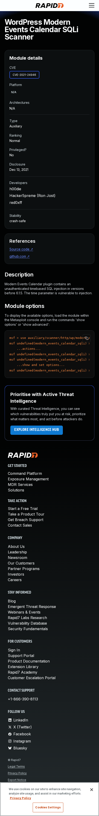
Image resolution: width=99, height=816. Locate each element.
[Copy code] (86, 338)
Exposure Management (28, 479)
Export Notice (17, 780)
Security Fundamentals (28, 628)
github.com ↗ (19, 256)
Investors (16, 574)
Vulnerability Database (27, 623)
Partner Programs (24, 568)
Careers (15, 579)
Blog (12, 601)
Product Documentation (29, 661)
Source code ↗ (21, 249)
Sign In (14, 650)
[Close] (92, 790)
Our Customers (21, 563)
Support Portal (21, 655)
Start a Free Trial (23, 508)
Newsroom (17, 557)
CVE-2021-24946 (24, 75)
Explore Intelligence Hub (36, 430)
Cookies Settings (48, 807)
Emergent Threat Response (32, 606)
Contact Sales (20, 525)
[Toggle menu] (91, 5)
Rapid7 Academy (22, 672)
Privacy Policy (17, 773)
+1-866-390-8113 (23, 699)
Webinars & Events (24, 612)
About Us (16, 546)
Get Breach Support (25, 519)
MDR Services (20, 484)
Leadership (17, 552)
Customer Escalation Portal (31, 677)
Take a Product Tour (26, 514)
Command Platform (25, 473)
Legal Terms (16, 766)
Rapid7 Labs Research (27, 617)
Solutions (16, 490)
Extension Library (23, 666)
